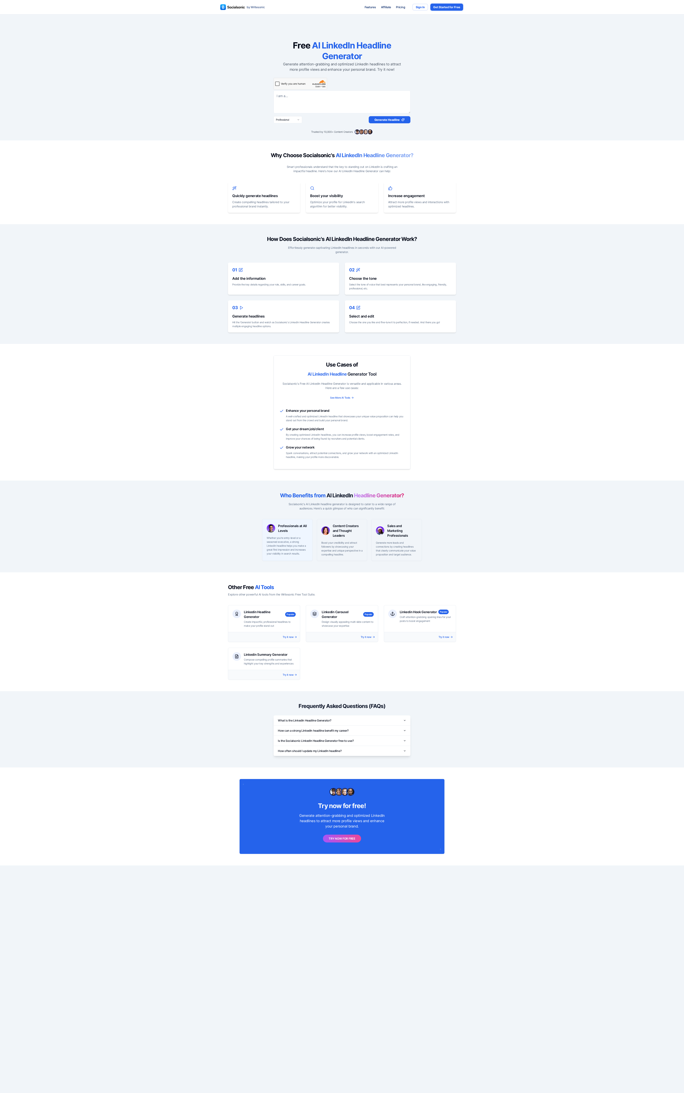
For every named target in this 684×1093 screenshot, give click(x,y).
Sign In (420, 7)
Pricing (400, 7)
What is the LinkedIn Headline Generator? (304, 720)
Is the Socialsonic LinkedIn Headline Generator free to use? (316, 741)
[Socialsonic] (232, 7)
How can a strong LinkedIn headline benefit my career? (313, 730)
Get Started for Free (446, 7)
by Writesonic (256, 7)
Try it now (288, 636)
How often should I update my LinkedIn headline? (309, 751)
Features (370, 7)
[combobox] (288, 119)
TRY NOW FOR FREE (342, 838)
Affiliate (386, 7)
